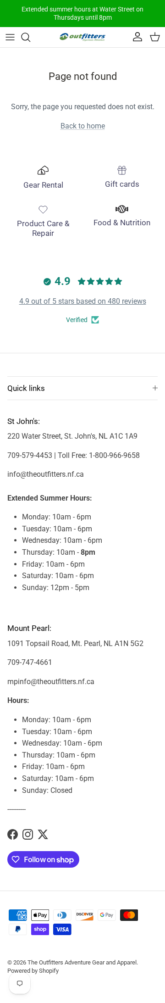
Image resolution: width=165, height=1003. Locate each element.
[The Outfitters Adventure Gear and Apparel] (82, 37)
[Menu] (10, 37)
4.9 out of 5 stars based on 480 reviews (82, 301)
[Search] (30, 37)
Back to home (82, 126)
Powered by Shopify (33, 970)
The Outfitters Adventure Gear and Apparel (82, 962)
